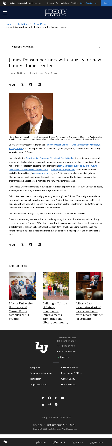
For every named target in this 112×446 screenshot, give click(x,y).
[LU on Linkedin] (44, 397)
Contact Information (66, 351)
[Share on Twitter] (31, 87)
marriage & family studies (63, 169)
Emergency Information (41, 373)
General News (40, 24)
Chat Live (64, 357)
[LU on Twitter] (57, 397)
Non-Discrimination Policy (57, 425)
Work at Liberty (68, 379)
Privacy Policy (38, 425)
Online (12, 3)
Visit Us (74, 3)
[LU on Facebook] (51, 397)
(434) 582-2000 (68, 346)
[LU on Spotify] (57, 404)
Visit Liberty (35, 379)
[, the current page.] (22, 87)
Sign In (106, 3)
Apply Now (65, 3)
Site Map (73, 425)
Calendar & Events (69, 367)
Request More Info (38, 384)
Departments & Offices (71, 373)
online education (40, 173)
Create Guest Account (89, 3)
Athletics (33, 3)
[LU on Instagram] (44, 404)
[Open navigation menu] (5, 12)
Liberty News (23, 24)
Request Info (52, 3)
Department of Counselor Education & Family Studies (50, 158)
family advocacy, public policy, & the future (77, 166)
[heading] (57, 46)
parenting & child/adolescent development (28, 169)
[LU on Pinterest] (51, 404)
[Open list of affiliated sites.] (40, 3)
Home (8, 24)
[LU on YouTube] (64, 397)
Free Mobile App (68, 384)
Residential (22, 3)
